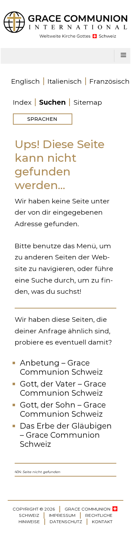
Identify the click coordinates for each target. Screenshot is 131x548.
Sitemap (87, 102)
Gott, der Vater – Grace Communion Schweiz (63, 388)
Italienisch (65, 81)
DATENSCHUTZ (66, 521)
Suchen (52, 102)
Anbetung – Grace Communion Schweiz (61, 367)
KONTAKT (102, 521)
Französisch (109, 81)
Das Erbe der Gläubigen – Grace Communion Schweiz (66, 435)
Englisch (25, 81)
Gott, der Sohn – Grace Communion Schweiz (63, 409)
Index (22, 102)
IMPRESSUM (62, 515)
